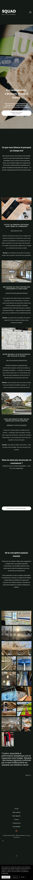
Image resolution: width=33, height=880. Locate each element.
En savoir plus (5, 873)
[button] (30, 12)
